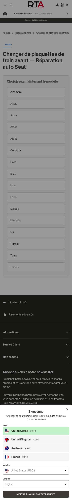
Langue (6, 479)
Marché (6, 465)
